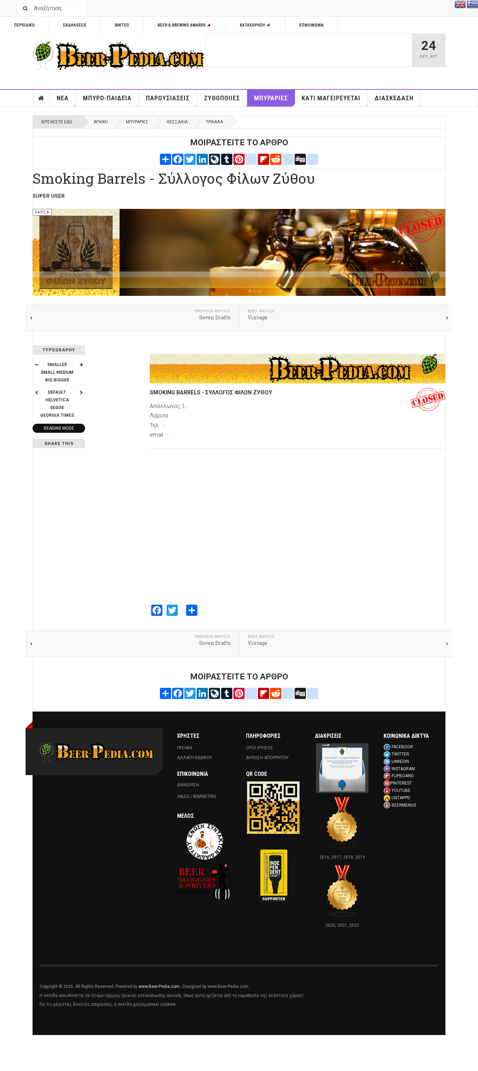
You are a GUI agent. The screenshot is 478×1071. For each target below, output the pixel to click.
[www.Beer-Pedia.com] (119, 56)
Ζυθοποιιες (222, 98)
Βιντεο (122, 25)
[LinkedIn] (202, 159)
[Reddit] (275, 159)
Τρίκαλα (214, 121)
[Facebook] (177, 159)
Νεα (63, 98)
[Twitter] (190, 159)
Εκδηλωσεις (74, 25)
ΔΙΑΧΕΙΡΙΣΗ (188, 784)
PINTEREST (401, 783)
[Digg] (300, 159)
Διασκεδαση (394, 98)
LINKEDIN (400, 761)
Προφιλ (184, 747)
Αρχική (100, 121)
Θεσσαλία (177, 121)
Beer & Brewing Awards (181, 25)
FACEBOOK (402, 746)
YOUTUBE (401, 790)
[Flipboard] (263, 159)
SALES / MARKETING (196, 796)
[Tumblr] (226, 159)
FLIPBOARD (403, 775)
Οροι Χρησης (259, 747)
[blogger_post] (251, 159)
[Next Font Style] (81, 392)
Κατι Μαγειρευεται (331, 98)
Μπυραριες (271, 98)
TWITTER (400, 754)
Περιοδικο (24, 25)
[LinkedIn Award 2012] (342, 767)
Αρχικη (41, 98)
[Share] (165, 159)
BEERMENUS (404, 805)
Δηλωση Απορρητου (267, 757)
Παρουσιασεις (168, 98)
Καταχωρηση (252, 25)
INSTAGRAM (403, 768)
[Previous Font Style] (36, 392)
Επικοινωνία (311, 25)
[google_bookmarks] (312, 159)
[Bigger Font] (81, 365)
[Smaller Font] (36, 365)
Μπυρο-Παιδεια (107, 98)
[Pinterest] (239, 159)
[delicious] (288, 159)
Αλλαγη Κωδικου (194, 757)
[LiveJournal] (214, 159)
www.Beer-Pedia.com (159, 986)
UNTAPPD (401, 797)
